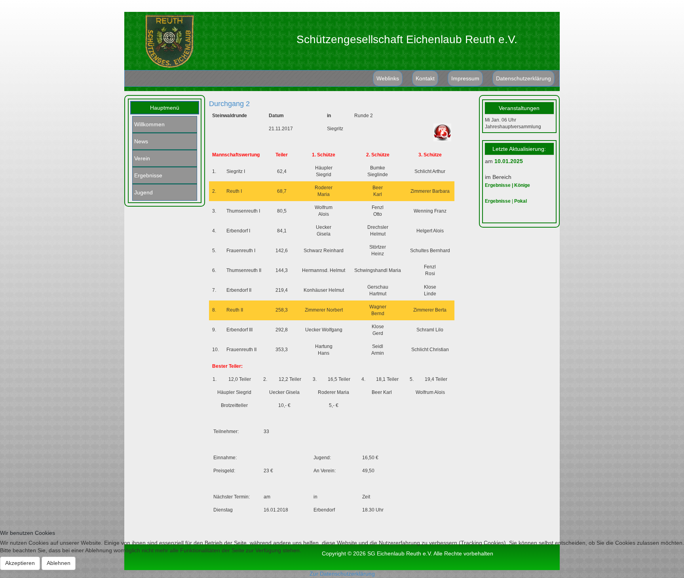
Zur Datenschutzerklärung (342, 573)
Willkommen (149, 124)
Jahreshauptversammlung (513, 126)
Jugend (143, 192)
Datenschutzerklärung (523, 78)
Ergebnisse (148, 175)
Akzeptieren (20, 563)
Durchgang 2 (229, 104)
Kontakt (425, 78)
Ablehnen (58, 563)
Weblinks (387, 78)
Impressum (465, 78)
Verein (142, 158)
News (141, 141)
